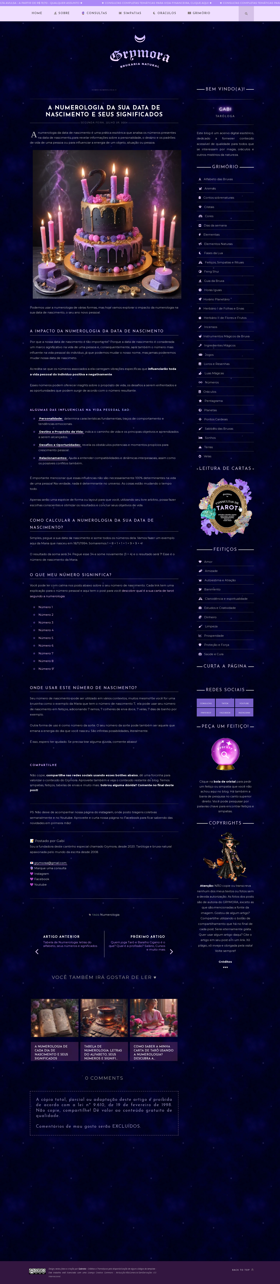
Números (212, 382)
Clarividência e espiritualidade (226, 598)
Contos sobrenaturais (218, 197)
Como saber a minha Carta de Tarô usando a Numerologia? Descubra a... (154, 1052)
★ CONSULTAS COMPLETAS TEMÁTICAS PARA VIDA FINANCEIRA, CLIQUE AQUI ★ (147, 2)
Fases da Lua (213, 253)
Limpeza (211, 626)
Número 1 (45, 607)
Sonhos (210, 438)
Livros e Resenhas (217, 364)
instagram (106, 812)
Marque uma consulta (50, 868)
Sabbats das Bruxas (219, 428)
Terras (208, 447)
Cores (209, 216)
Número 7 (45, 653)
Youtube (66, 817)
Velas (207, 456)
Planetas (210, 410)
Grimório (200, 13)
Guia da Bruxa (214, 281)
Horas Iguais (213, 290)
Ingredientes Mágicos (219, 345)
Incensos (210, 327)
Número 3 (45, 622)
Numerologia (107, 90)
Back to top (241, 1269)
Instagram (41, 873)
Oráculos (166, 13)
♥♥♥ (225, 967)
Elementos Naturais (218, 244)
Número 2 (45, 614)
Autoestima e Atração (220, 580)
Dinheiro (210, 617)
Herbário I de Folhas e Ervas (223, 308)
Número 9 (46, 669)
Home (37, 13)
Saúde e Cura (213, 654)
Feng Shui (211, 271)
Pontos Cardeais (216, 419)
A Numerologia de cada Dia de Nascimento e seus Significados (51, 1052)
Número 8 (46, 661)
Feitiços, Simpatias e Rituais (224, 262)
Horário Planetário (216, 299)
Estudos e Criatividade (220, 608)
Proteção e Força (216, 645)
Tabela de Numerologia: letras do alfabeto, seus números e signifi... (103, 1052)
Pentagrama (214, 401)
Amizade (211, 571)
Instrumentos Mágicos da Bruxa (226, 336)
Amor (208, 562)
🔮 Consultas (94, 13)
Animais (210, 188)
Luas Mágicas (214, 373)
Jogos (209, 355)
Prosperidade (214, 635)
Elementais (211, 234)
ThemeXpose (102, 1268)
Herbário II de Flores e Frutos (225, 318)
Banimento (212, 589)
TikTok (225, 703)
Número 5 (45, 638)
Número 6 (45, 645)
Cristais (209, 207)
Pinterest (206, 713)
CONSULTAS (206, 703)
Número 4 (46, 630)
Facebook (131, 817)
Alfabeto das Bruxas (218, 179)
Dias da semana (215, 225)
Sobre (63, 13)
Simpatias (132, 13)
